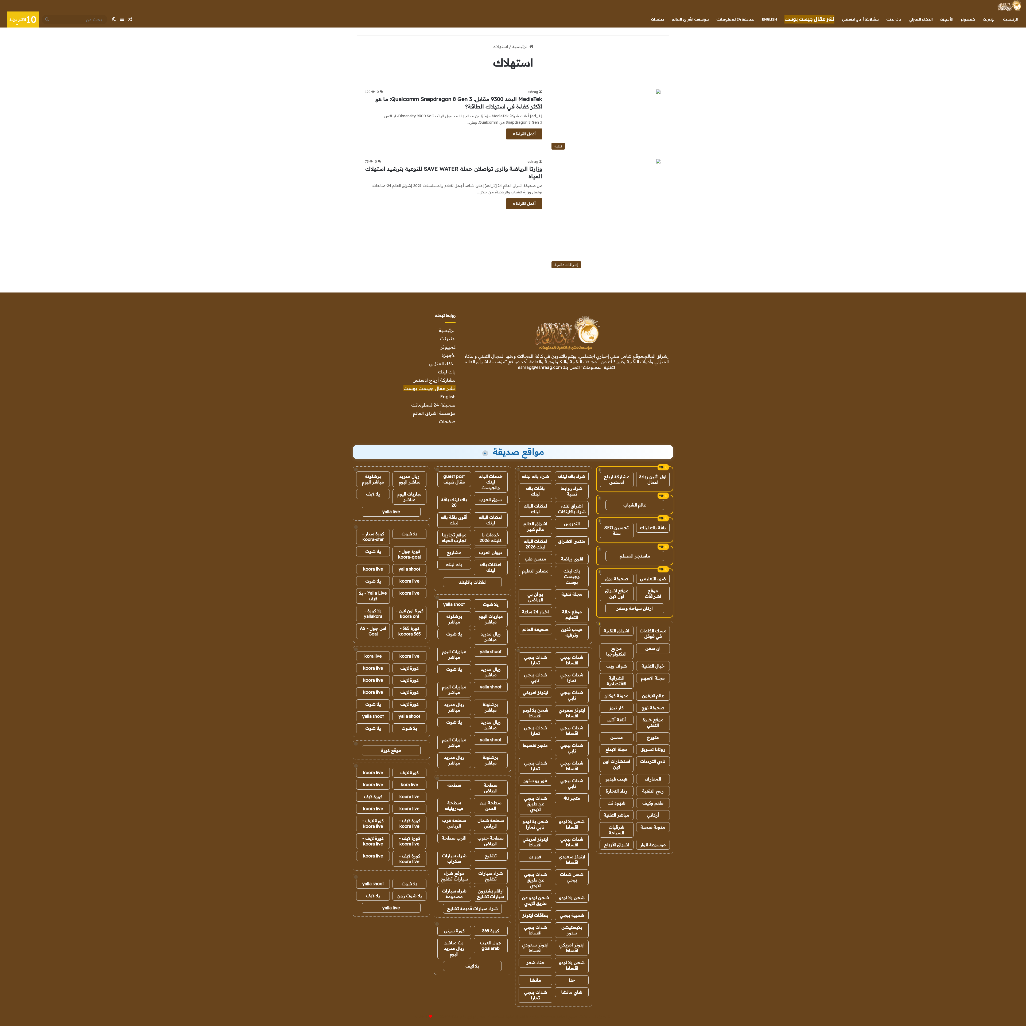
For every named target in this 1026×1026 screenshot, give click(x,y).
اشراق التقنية (616, 630)
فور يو (535, 856)
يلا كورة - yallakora (373, 613)
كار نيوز (616, 707)
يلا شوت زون (409, 895)
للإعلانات (421, 1016)
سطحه (454, 785)
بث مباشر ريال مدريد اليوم (454, 948)
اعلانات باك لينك (490, 567)
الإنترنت (989, 19)
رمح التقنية (653, 791)
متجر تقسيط (535, 745)
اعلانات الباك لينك (535, 508)
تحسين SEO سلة (616, 530)
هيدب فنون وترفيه (571, 632)
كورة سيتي (454, 930)
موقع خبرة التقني (653, 722)
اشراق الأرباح (616, 844)
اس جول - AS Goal (373, 631)
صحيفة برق (616, 578)
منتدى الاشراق (571, 541)
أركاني (653, 815)
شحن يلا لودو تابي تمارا (535, 824)
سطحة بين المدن (491, 805)
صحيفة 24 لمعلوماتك (735, 19)
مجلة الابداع (616, 749)
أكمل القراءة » (524, 133)
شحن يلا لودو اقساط (535, 712)
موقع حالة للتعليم (572, 614)
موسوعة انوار (653, 844)
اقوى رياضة (572, 558)
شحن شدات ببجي (572, 877)
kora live (373, 656)
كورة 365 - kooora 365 (409, 631)
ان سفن (652, 648)
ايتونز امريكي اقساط (535, 841)
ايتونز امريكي (535, 692)
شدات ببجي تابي (535, 677)
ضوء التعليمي (653, 578)
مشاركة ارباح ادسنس (616, 479)
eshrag (532, 92)
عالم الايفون (653, 695)
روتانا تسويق (652, 749)
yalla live (391, 511)
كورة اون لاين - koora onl (409, 613)
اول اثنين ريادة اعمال (652, 479)
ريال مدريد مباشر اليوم (410, 479)
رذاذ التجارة (616, 791)
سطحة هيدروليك (454, 805)
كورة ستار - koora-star (373, 536)
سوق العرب (490, 499)
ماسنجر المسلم (635, 556)
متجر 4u (571, 798)
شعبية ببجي (572, 915)
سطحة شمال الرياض (490, 823)
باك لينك (893, 19)
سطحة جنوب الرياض (490, 840)
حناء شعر (535, 962)
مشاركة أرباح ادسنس (860, 19)
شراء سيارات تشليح (490, 876)
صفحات (657, 19)
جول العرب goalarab (490, 945)
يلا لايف (472, 966)
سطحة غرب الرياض (454, 823)
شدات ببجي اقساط (571, 659)
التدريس (572, 523)
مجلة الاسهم (653, 678)
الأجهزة (946, 19)
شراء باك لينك (571, 476)
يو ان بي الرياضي (535, 596)
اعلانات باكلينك (472, 582)
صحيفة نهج (653, 707)
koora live (373, 569)
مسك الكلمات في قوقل (653, 633)
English (769, 19)
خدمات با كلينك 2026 (491, 537)
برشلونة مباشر (454, 619)
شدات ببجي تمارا (535, 659)
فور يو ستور (535, 780)
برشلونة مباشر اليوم (373, 479)
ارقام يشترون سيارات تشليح (490, 893)
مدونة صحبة (652, 827)
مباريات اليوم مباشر (491, 619)
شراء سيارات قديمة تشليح (472, 908)
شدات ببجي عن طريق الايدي (535, 803)
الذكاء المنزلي (921, 19)
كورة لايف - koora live (409, 823)
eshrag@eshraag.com (540, 367)
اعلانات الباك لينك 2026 (535, 544)
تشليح (491, 855)
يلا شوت (491, 604)
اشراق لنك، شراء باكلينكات (572, 508)
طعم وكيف (652, 803)
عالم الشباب (634, 505)
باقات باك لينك (535, 491)
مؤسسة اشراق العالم (690, 19)
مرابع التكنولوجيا (616, 651)
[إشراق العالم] (1009, 5)
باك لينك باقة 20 (454, 502)
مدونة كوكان (616, 695)
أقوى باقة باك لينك (454, 519)
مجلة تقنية (571, 594)
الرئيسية (1010, 19)
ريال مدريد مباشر (491, 636)
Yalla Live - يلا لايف (373, 595)
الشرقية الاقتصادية (616, 680)
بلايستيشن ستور (571, 929)
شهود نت (616, 803)
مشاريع (454, 552)
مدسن (616, 737)
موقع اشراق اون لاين (616, 593)
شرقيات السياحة (616, 829)
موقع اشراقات (653, 593)
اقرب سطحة (454, 838)
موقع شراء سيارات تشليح (454, 876)
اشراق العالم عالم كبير (535, 526)
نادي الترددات (653, 761)
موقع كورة (391, 750)
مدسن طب (535, 558)
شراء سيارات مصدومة (454, 893)
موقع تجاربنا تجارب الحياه (454, 537)
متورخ (653, 737)
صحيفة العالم (535, 629)
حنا (572, 980)
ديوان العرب (490, 552)
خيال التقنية (653, 666)
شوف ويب (616, 666)
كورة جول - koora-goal (409, 554)
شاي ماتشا (571, 992)
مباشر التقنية (616, 815)
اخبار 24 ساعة (535, 611)
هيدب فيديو (616, 779)
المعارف (653, 779)
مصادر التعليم (535, 571)
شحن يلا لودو (572, 897)
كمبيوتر (968, 19)
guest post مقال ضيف (454, 479)
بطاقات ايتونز (535, 915)
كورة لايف (409, 668)
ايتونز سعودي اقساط (572, 712)
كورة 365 (490, 930)
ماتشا (535, 980)
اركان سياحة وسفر (635, 608)
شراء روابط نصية (571, 491)
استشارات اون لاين (616, 764)
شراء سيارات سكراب (454, 858)
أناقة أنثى (616, 719)
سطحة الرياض (491, 787)
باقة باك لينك (653, 527)
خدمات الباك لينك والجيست (491, 482)
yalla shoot (454, 604)
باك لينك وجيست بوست (571, 576)
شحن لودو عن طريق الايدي (535, 900)
